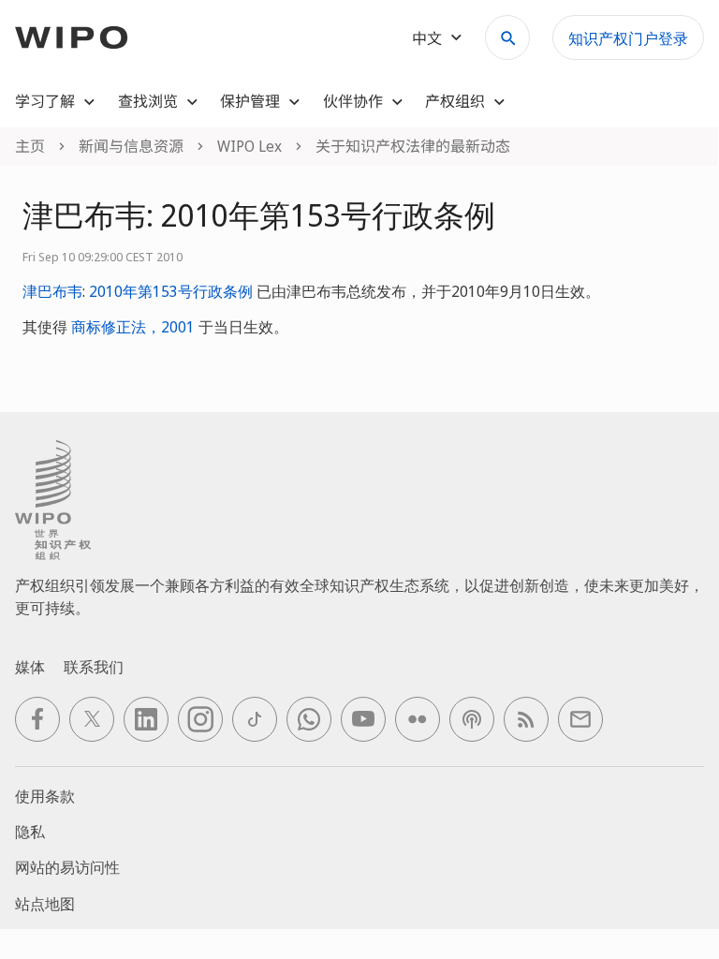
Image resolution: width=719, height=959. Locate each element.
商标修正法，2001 (133, 327)
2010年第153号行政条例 (171, 291)
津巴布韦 (52, 291)
